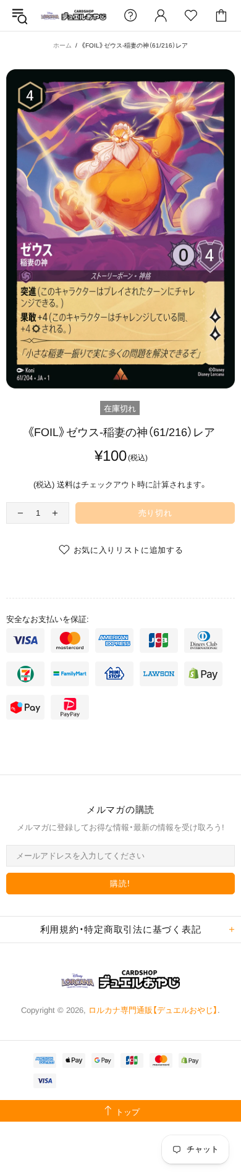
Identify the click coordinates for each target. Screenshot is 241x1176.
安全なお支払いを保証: (47, 619)
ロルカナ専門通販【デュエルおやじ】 (74, 15)
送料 (65, 484)
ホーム (62, 45)
